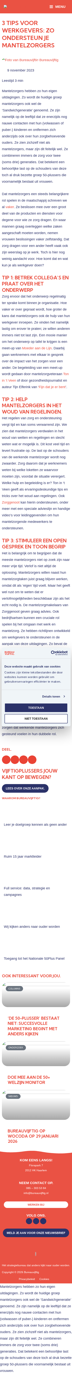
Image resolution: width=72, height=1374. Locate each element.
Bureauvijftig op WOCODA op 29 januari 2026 (33, 1136)
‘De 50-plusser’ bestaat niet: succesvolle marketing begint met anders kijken (34, 1026)
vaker (10, 207)
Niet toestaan (36, 718)
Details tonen (51, 696)
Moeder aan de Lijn (37, 348)
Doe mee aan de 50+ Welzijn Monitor (29, 1080)
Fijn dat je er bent (52, 387)
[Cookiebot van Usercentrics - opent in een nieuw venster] (51, 653)
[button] (6, 759)
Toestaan (36, 707)
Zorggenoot (11, 502)
